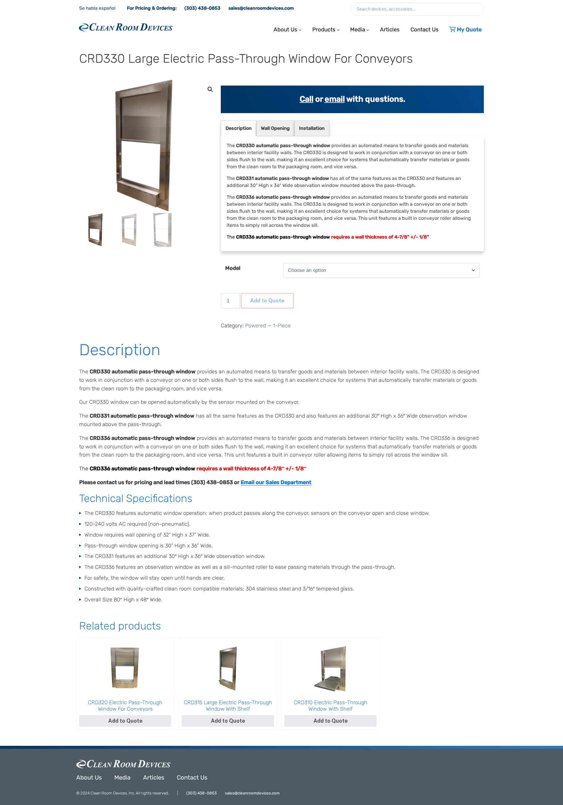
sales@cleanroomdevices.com (261, 8)
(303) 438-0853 (202, 8)
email (335, 99)
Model (232, 268)
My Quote (469, 28)
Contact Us (425, 28)
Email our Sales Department (276, 482)
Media (122, 777)
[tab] (238, 128)
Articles (390, 28)
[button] (210, 89)
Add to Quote (267, 300)
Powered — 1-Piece (268, 325)
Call (306, 99)
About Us (89, 777)
